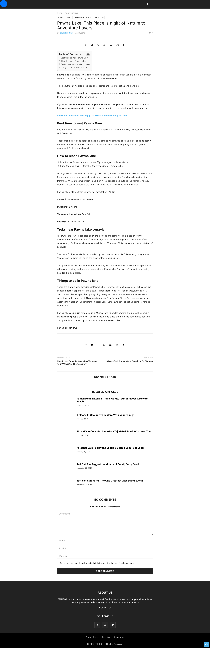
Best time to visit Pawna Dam (74, 57)
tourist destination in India (82, 17)
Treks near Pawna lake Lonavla (75, 64)
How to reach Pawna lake (73, 61)
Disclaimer (106, 637)
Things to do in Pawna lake (74, 67)
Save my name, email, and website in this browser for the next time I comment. (97, 563)
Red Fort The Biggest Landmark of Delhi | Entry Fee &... (108, 464)
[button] (61, 4)
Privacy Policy (92, 637)
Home (59, 13)
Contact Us (119, 637)
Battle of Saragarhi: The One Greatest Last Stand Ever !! (109, 480)
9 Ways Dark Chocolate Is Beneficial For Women (129, 361)
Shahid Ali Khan (66, 33)
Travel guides (99, 17)
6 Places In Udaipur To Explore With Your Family (105, 415)
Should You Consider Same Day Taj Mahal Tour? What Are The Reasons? (77, 362)
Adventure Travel (71, 13)
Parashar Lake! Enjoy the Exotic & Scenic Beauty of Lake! (110, 447)
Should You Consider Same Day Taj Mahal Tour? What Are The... (114, 431)
